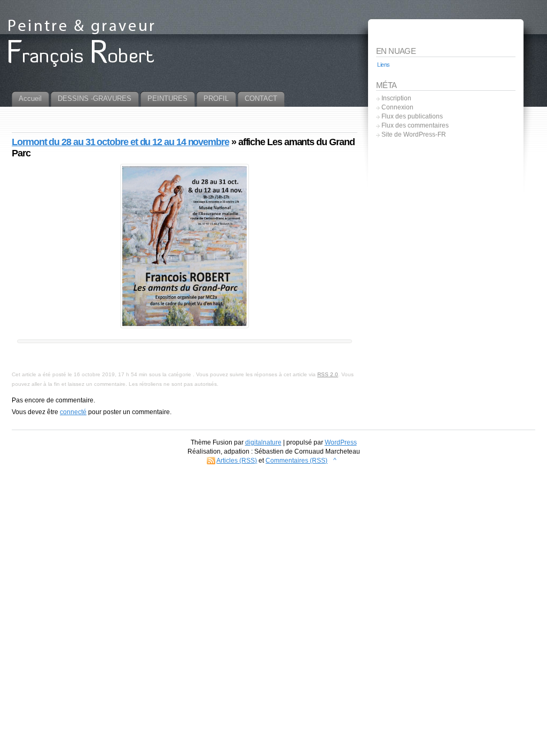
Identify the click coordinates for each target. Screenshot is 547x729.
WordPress (341, 442)
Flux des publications (412, 116)
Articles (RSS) (236, 460)
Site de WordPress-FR (413, 134)
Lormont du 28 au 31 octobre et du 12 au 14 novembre (120, 142)
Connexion (397, 107)
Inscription (396, 98)
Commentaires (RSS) (296, 460)
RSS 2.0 (327, 374)
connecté (73, 412)
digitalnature (263, 442)
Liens (383, 64)
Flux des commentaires (415, 125)
